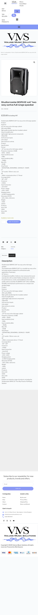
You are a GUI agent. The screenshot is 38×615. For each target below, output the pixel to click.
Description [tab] (4, 255)
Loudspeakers (7, 52)
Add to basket (14, 221)
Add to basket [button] (10, 430)
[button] (5, 3)
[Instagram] (7, 520)
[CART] (17, 11)
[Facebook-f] (3, 520)
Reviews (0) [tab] (11, 255)
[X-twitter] (10, 520)
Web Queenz (19, 547)
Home (2, 52)
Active (13, 52)
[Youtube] (13, 520)
